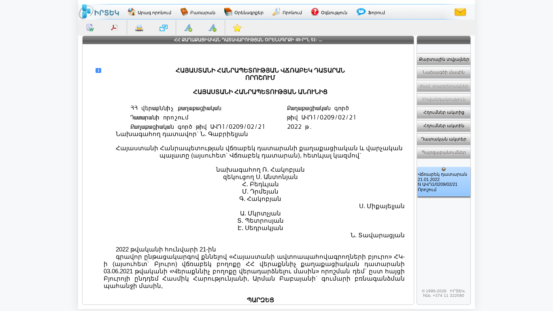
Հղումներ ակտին (443, 125)
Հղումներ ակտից (443, 112)
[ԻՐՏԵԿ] (99, 11)
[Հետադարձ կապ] (460, 11)
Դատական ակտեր (443, 138)
